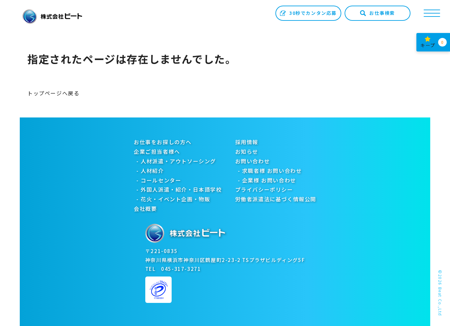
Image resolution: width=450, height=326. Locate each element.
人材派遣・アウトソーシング (178, 161)
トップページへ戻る (53, 93)
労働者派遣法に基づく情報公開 (275, 199)
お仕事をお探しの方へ (163, 142)
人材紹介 (152, 171)
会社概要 (145, 208)
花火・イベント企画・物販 (175, 199)
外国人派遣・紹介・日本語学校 (181, 189)
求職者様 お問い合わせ (272, 171)
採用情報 (246, 142)
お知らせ (246, 151)
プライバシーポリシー (264, 189)
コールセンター (161, 180)
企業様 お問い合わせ (269, 180)
